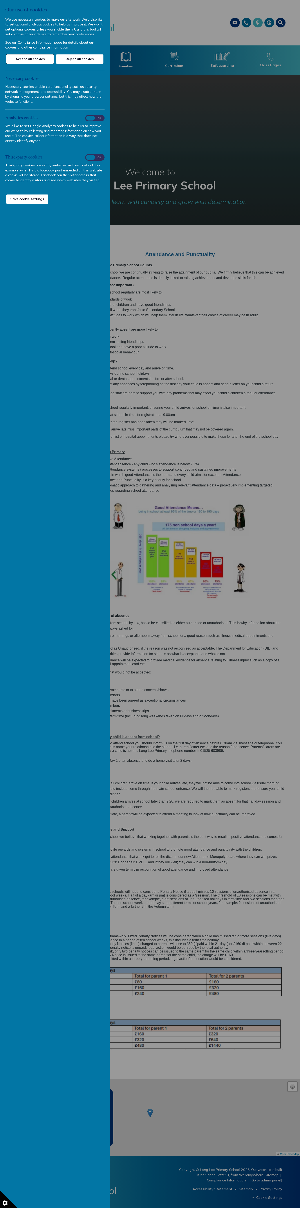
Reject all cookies (80, 59)
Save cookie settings (27, 199)
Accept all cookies (30, 59)
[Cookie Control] (9, 1199)
